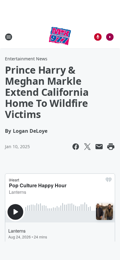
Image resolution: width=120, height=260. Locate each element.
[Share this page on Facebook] (75, 146)
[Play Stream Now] (110, 37)
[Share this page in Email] (99, 146)
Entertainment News (26, 59)
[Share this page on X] (87, 146)
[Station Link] (60, 37)
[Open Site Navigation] (8, 37)
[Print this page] (110, 146)
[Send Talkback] (98, 37)
